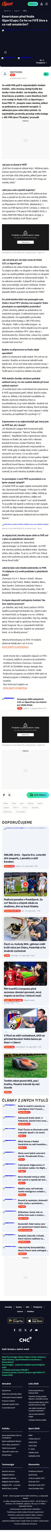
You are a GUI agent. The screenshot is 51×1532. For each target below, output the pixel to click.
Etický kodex (43, 1521)
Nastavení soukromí (17, 1518)
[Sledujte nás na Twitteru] (25, 1330)
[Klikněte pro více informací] (5, 52)
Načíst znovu (25, 242)
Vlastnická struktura (33, 1518)
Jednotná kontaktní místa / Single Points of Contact (20, 1521)
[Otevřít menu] (46, 4)
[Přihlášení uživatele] (41, 3)
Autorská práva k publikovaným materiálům (25, 1509)
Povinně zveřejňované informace (25, 1524)
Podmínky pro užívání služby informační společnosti (25, 1512)
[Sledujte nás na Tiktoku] (31, 1330)
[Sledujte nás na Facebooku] (15, 1330)
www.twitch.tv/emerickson (15, 647)
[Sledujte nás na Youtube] (36, 1330)
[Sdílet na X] (9, 795)
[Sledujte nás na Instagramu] (20, 1330)
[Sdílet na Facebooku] (4, 795)
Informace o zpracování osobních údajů (21, 1515)
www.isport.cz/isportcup (15, 688)
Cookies (39, 1515)
